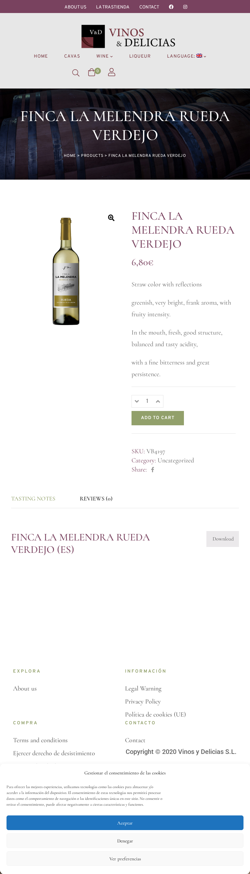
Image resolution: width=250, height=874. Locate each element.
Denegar (125, 841)
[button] (111, 218)
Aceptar (125, 823)
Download (223, 539)
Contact (149, 7)
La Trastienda (113, 7)
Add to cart (157, 418)
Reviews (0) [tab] (96, 498)
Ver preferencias (125, 859)
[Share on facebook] (152, 469)
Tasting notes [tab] (33, 498)
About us (75, 7)
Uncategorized (176, 460)
